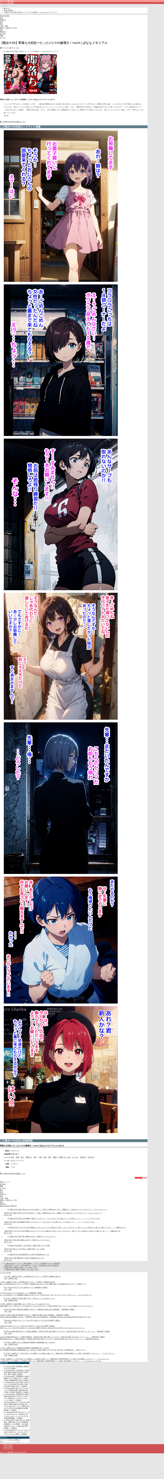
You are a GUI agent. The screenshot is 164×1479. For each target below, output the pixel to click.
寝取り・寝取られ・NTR (8, 28)
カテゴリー (4, 1439)
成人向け (3, 34)
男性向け (3, 32)
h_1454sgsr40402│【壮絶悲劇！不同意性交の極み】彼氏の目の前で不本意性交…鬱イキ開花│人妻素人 (16, 1372)
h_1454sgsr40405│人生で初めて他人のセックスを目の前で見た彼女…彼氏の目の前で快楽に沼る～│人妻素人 (16, 1384)
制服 (1, 36)
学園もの (3, 20)
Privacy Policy (8, 1447)
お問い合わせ (8, 1445)
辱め (1, 30)
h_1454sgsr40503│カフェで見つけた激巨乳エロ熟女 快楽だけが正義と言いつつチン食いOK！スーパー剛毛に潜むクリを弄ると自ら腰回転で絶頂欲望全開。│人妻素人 (16, 1406)
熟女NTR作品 (4, 16)
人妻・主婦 (4, 26)
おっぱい (3, 38)
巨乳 (1, 22)
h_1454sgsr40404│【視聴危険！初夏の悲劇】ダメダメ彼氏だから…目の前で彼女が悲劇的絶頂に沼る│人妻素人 (16, 1378)
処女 (1, 18)
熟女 (1, 24)
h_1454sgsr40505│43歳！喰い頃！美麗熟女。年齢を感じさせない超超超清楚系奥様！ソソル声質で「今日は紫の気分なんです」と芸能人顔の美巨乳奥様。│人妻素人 (16, 1424)
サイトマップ (8, 1449)
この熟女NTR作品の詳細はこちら (13, 122)
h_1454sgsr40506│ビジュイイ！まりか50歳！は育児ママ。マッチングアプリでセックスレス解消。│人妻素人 (16, 1432)
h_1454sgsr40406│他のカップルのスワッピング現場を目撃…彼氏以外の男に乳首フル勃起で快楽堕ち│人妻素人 (16, 1390)
